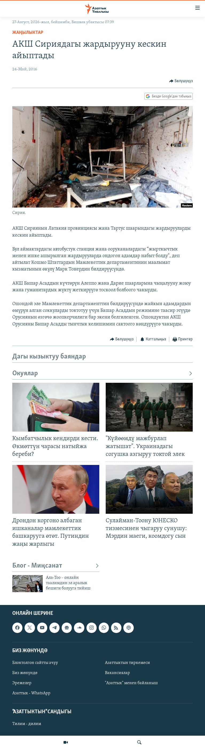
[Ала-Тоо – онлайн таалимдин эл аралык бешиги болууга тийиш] (27, 583)
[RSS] (116, 628)
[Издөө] (139, 742)
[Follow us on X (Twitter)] (30, 628)
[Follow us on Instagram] (91, 628)
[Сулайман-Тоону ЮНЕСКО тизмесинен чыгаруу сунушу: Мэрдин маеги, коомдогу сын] (149, 489)
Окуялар (25, 373)
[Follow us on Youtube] (42, 628)
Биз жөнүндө (24, 673)
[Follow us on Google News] (67, 628)
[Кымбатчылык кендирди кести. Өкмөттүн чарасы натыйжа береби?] (55, 407)
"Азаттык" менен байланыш (131, 683)
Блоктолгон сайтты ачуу (35, 663)
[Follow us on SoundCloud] (79, 628)
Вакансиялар (117, 673)
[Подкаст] (128, 628)
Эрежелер (21, 683)
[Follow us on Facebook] (17, 628)
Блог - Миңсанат (37, 565)
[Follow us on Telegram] (54, 628)
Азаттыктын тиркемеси (127, 663)
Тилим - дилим (26, 724)
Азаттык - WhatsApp (31, 693)
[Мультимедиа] (66, 742)
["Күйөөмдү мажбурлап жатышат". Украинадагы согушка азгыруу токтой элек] (149, 407)
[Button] (181, 81)
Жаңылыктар (27, 32)
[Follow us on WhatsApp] (104, 628)
